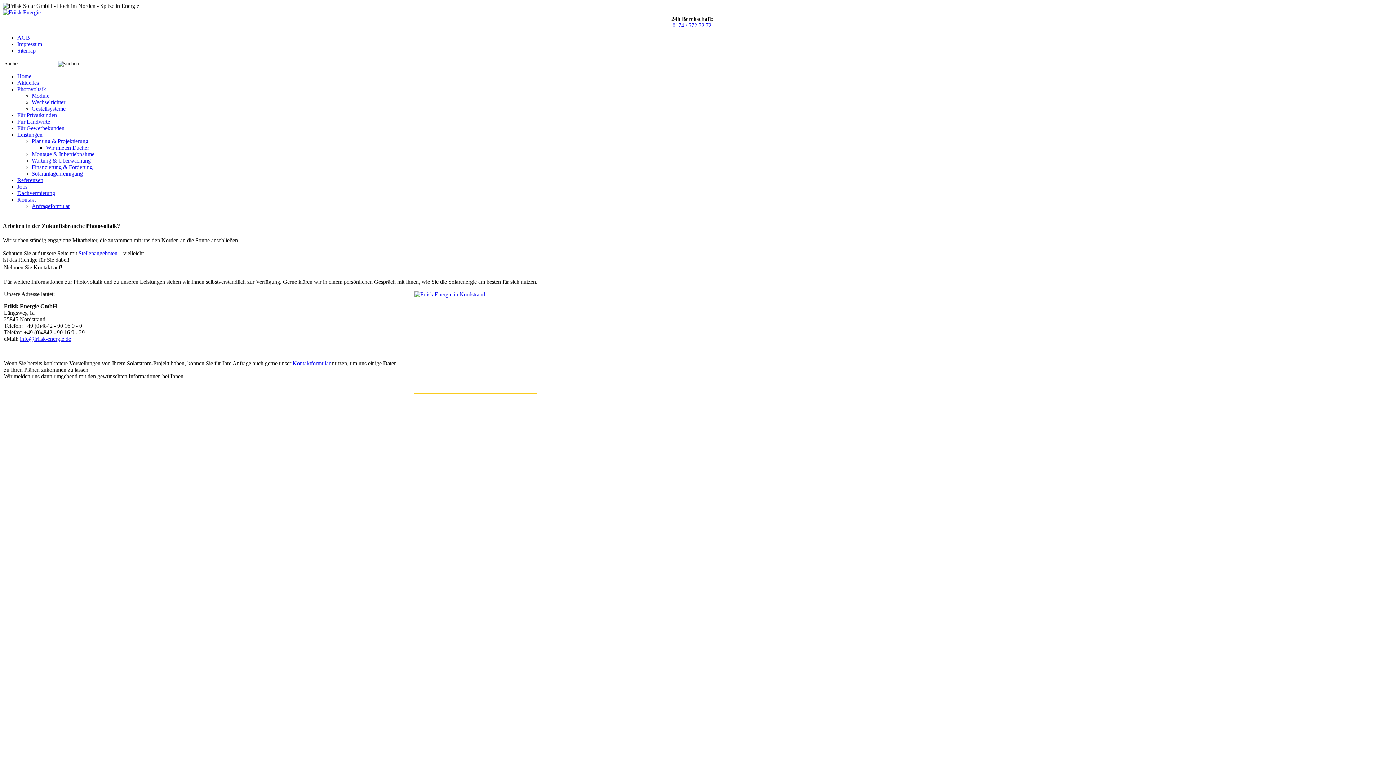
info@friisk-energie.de (45, 339)
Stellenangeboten (98, 253)
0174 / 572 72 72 (692, 25)
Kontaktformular (312, 363)
